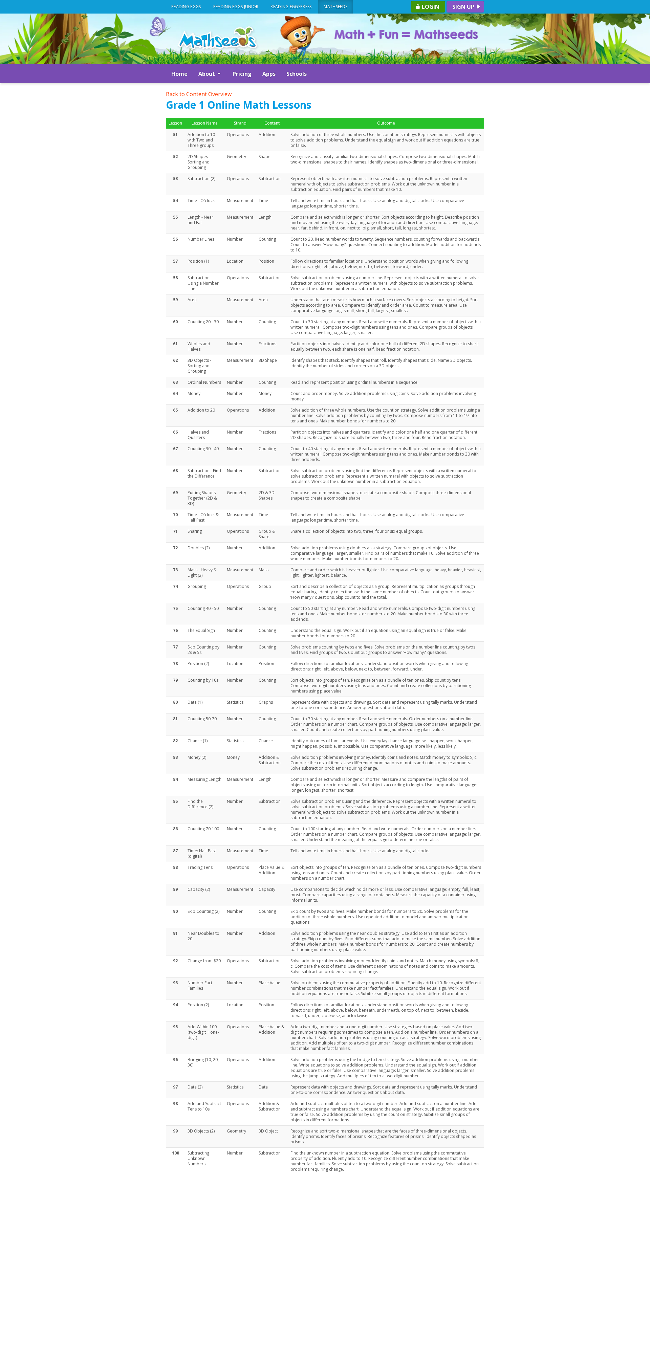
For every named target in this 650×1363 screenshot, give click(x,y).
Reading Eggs (186, 6)
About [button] (207, 74)
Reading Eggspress (290, 6)
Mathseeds (335, 6)
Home (179, 74)
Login (429, 6)
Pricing (242, 74)
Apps (269, 74)
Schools (296, 74)
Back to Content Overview (199, 94)
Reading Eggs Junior (236, 6)
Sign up (464, 6)
